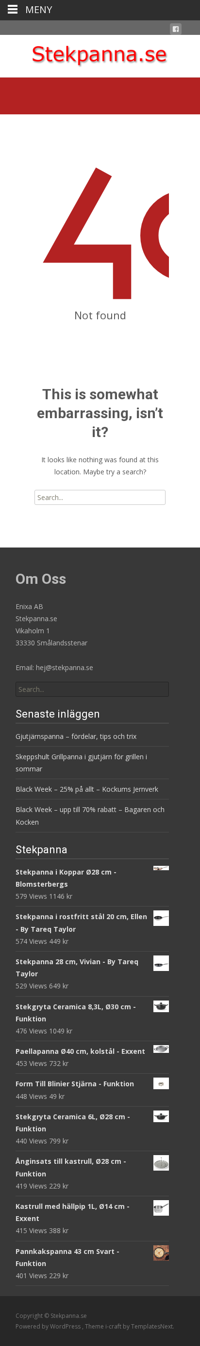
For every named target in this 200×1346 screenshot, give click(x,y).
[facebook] (176, 30)
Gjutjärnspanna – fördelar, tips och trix (76, 736)
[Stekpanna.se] (100, 54)
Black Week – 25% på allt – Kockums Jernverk (87, 789)
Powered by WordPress (49, 1326)
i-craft (114, 1326)
